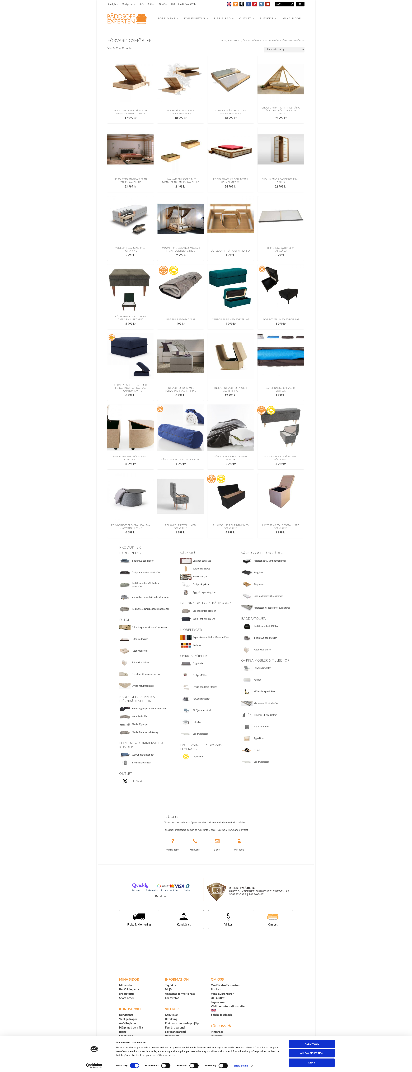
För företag (194, 18)
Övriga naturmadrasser (143, 686)
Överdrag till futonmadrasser (146, 674)
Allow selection (311, 1053)
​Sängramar (259, 584)
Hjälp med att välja (131, 1027)
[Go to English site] (229, 6)
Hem (223, 41)
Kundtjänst (113, 4)
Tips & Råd (222, 18)
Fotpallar (197, 722)
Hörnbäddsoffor (140, 716)
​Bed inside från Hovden (204, 611)
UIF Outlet (137, 781)
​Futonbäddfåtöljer (262, 650)
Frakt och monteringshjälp (182, 1023)
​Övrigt (257, 750)
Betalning (161, 896)
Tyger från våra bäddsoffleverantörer (211, 637)
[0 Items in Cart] (300, 4)
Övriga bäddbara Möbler (205, 687)
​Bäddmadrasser (261, 762)
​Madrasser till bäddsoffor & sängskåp (272, 608)
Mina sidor (292, 18)
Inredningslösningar (141, 763)
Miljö (168, 989)
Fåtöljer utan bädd (202, 710)
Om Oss (163, 4)
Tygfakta (170, 985)
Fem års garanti (175, 1027)
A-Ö (142, 4)
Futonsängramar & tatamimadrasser (149, 627)
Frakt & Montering (139, 924)
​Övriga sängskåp (201, 584)
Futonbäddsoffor (140, 651)
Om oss (273, 924)
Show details (241, 1065)
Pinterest (217, 1031)
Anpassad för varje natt (180, 993)
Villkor (228, 924)
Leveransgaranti (175, 1031)
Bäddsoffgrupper (140, 724)
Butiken (151, 4)
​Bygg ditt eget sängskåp (204, 592)
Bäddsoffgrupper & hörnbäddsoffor (149, 709)
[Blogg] (235, 6)
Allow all (312, 1043)
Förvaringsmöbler (201, 699)
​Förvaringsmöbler (262, 668)
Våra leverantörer (222, 993)
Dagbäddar (198, 664)
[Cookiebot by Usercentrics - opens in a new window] (94, 1065)
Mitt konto (239, 850)
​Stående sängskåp (201, 569)
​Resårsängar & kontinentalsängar (270, 561)
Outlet (245, 18)
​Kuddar (257, 680)
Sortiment (167, 18)
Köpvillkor (171, 1015)
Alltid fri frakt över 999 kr (183, 4)
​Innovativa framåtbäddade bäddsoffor (150, 597)
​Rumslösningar (200, 577)
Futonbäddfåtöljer (140, 663)
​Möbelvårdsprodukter (264, 692)
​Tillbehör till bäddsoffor (265, 715)
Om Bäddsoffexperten (225, 985)
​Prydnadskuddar (262, 727)
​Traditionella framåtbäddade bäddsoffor (145, 585)
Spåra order (126, 998)
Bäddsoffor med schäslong (145, 732)
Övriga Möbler (200, 675)
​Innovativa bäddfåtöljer (265, 638)
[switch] (165, 1065)
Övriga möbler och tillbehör (261, 41)
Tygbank (197, 645)
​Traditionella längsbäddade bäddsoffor (150, 609)
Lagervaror (198, 757)
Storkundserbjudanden (143, 755)
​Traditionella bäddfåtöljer (266, 626)
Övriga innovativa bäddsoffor (146, 573)
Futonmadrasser (140, 639)
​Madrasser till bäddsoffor (266, 703)
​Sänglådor (258, 573)
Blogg (122, 1031)
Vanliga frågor (129, 4)
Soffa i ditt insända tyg (204, 619)
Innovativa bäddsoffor (143, 561)
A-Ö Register (127, 1023)
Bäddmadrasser (200, 734)
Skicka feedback (221, 1014)
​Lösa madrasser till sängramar (268, 596)
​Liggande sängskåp (202, 561)
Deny (311, 1062)
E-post (217, 850)
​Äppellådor (259, 738)
